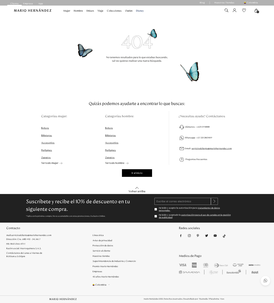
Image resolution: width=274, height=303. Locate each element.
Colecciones (114, 11)
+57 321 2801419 (204, 138)
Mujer (66, 11)
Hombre (78, 11)
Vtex (222, 299)
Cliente (14, 4)
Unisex (90, 11)
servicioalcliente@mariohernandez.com (212, 148)
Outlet (129, 11)
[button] (252, 3)
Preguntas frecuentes (196, 159)
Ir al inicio (137, 173)
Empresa (28, 4)
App (40, 4)
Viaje (100, 11)
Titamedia (203, 299)
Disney (140, 11)
